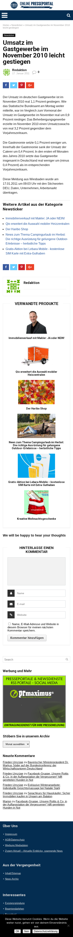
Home (6, 25)
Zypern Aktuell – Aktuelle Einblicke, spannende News (34, 851)
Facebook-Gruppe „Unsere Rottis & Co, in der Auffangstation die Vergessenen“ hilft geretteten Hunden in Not (36, 776)
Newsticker (17, 25)
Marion (7, 801)
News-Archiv (12, 878)
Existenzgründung (15, 903)
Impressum (11, 834)
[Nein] (68, 925)
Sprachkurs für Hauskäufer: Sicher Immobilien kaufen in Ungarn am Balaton (36, 794)
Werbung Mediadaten (16, 845)
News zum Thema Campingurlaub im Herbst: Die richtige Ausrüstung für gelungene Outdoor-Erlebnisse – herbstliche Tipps (37, 239)
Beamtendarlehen (14, 908)
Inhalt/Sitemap (13, 873)
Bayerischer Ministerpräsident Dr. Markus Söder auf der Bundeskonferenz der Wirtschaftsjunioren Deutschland (36, 765)
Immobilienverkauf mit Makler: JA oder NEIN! (35, 218)
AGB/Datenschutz (15, 839)
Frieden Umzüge (13, 762)
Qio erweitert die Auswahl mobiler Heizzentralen (37, 223)
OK (17, 931)
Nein (26, 931)
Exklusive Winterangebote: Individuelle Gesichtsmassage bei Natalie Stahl (31, 786)
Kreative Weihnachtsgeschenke (36, 518)
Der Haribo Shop (17, 229)
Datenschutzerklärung (45, 931)
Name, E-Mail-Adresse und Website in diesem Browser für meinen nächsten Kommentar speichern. (33, 627)
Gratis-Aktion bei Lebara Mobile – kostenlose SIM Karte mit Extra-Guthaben (36, 484)
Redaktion (19, 70)
